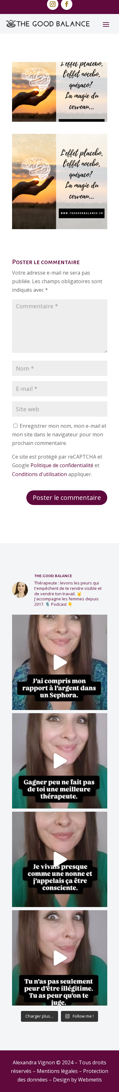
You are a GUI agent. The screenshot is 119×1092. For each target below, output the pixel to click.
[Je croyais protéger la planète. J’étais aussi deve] (59, 859)
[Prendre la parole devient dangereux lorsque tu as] (59, 958)
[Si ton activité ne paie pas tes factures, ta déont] (59, 761)
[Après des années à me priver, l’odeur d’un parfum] (59, 662)
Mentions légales (57, 1071)
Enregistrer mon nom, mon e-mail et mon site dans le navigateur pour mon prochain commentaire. (59, 434)
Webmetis (90, 1079)
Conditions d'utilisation (39, 474)
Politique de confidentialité (61, 465)
